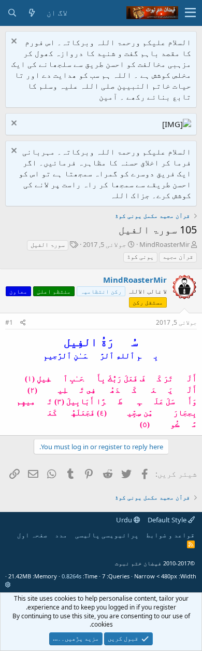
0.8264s (71, 576)
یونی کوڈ (140, 256)
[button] (190, 13)
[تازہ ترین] (31, 12)
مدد (61, 534)
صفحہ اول (32, 534)
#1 (9, 322)
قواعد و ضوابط (170, 534)
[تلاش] (12, 12)
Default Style (168, 519)
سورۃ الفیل (48, 244)
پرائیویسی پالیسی (107, 534)
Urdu (125, 519)
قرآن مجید (178, 256)
